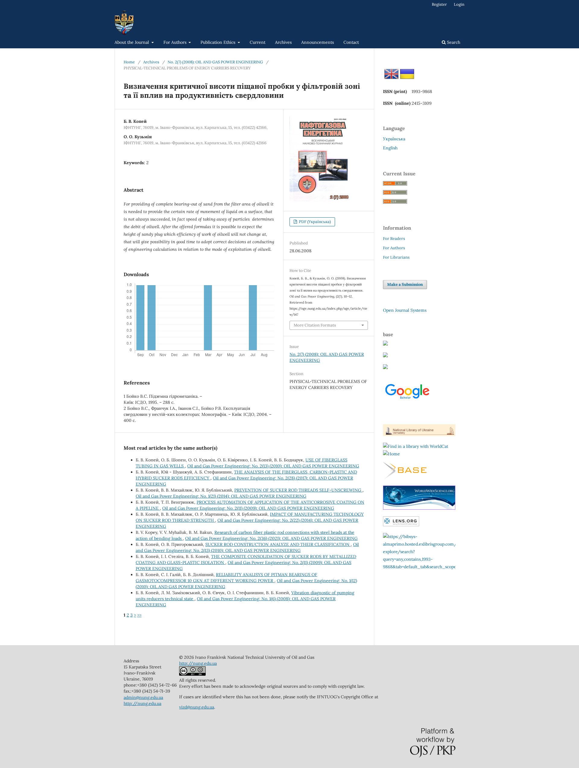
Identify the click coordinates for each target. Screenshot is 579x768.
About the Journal (132, 42)
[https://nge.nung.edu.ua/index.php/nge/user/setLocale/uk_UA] (407, 79)
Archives (283, 42)
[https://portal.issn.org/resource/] (391, 454)
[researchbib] (385, 356)
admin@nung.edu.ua (143, 697)
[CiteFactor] (385, 344)
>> (139, 615)
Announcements (317, 42)
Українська (394, 139)
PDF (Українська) (314, 221)
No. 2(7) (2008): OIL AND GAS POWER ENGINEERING (215, 62)
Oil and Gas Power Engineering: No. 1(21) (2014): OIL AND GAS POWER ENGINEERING (221, 496)
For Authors (175, 42)
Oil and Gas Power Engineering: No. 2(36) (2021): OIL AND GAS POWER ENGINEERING (271, 538)
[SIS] (385, 367)
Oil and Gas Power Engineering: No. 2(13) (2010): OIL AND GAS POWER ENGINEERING (273, 466)
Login (459, 4)
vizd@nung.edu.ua (196, 707)
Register (439, 4)
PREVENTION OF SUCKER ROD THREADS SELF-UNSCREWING (298, 490)
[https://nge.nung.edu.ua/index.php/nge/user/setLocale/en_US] (391, 79)
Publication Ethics (218, 42)
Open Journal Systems (404, 310)
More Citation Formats (315, 325)
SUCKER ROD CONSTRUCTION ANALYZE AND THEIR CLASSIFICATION (278, 544)
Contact (351, 42)
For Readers (394, 238)
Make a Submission (405, 284)
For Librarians (396, 257)
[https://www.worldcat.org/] (415, 446)
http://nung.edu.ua (142, 703)
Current (257, 42)
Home (129, 62)
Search (453, 42)
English (390, 148)
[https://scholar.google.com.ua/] (407, 404)
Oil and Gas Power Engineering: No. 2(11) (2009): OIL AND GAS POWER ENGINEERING (248, 508)
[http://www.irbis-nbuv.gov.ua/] (419, 434)
